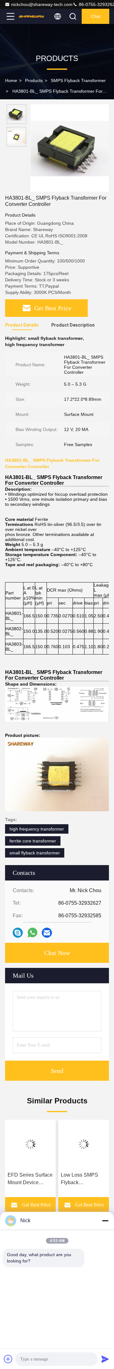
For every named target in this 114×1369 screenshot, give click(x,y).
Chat (95, 16)
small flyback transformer (35, 852)
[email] (47, 933)
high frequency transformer (37, 828)
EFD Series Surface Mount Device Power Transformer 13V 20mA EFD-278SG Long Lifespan (30, 1179)
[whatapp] (32, 932)
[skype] (18, 933)
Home (11, 80)
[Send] (105, 1359)
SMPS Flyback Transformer (78, 80)
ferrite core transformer (33, 840)
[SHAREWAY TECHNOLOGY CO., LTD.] (31, 16)
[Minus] (105, 1220)
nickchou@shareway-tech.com (42, 4)
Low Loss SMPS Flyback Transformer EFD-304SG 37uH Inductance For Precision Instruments (81, 1179)
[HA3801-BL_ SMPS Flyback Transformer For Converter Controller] (69, 148)
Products (34, 80)
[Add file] (8, 1359)
